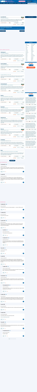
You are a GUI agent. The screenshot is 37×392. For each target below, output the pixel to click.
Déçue (2, 150)
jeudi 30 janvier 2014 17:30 (5, 239)
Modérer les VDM (29, 1)
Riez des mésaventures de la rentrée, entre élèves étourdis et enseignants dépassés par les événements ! (11, 28)
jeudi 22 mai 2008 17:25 (3, 222)
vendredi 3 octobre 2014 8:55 (6, 332)
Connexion (35, 1)
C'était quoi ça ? (3, 52)
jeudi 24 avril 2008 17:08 (3, 214)
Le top (15, 3)
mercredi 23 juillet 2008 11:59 (4, 314)
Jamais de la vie (3, 117)
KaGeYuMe (2, 164)
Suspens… (2, 95)
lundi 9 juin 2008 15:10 (3, 296)
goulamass (2, 220)
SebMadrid (2, 204)
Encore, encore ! (12, 160)
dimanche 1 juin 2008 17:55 (3, 176)
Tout (1, 3)
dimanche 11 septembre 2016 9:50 (6, 268)
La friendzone (3, 139)
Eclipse (2, 322)
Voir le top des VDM (31, 67)
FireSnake (2, 294)
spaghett (4, 266)
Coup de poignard (4, 63)
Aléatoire (4, 3)
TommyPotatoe (5, 330)
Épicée (7, 3)
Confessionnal (19, 3)
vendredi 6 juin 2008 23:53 (4, 166)
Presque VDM (24, 3)
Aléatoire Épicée (11, 3)
